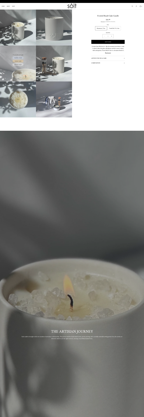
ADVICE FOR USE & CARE (98, 58)
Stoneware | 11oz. (101, 28)
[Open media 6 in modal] (18, 99)
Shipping (103, 21)
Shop (13, 6)
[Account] (136, 6)
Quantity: (108, 32)
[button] (132, 6)
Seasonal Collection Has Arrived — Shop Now (72, 1)
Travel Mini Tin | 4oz (114, 28)
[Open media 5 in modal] (54, 63)
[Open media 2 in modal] (54, 28)
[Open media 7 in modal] (54, 99)
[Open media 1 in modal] (18, 28)
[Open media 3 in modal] (18, 63)
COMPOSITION (95, 63)
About (8, 6)
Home (3, 6)
